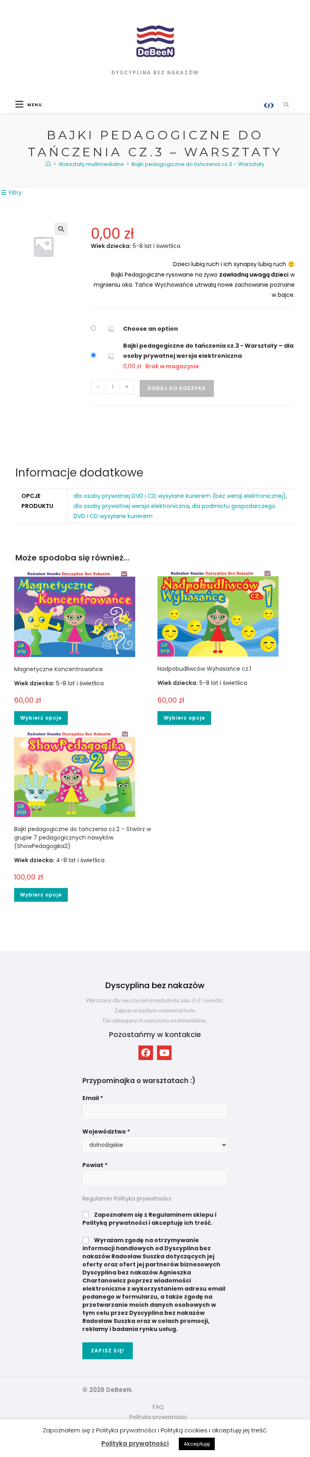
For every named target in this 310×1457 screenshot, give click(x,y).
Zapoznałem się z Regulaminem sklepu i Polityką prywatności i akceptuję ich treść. (149, 1219)
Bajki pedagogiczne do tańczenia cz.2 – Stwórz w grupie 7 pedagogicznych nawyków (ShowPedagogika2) (82, 837)
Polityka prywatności (135, 1443)
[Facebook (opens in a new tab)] (269, 105)
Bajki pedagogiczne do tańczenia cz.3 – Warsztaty (198, 164)
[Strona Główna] (48, 164)
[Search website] (286, 105)
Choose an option (150, 329)
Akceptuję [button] (197, 1444)
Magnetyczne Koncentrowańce (58, 669)
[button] (60, 229)
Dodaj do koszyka (177, 388)
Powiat (94, 1165)
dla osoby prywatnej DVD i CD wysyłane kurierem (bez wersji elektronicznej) (179, 496)
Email (92, 1098)
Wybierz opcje (41, 717)
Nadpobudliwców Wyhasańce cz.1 (204, 669)
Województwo (106, 1131)
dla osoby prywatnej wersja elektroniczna (131, 506)
